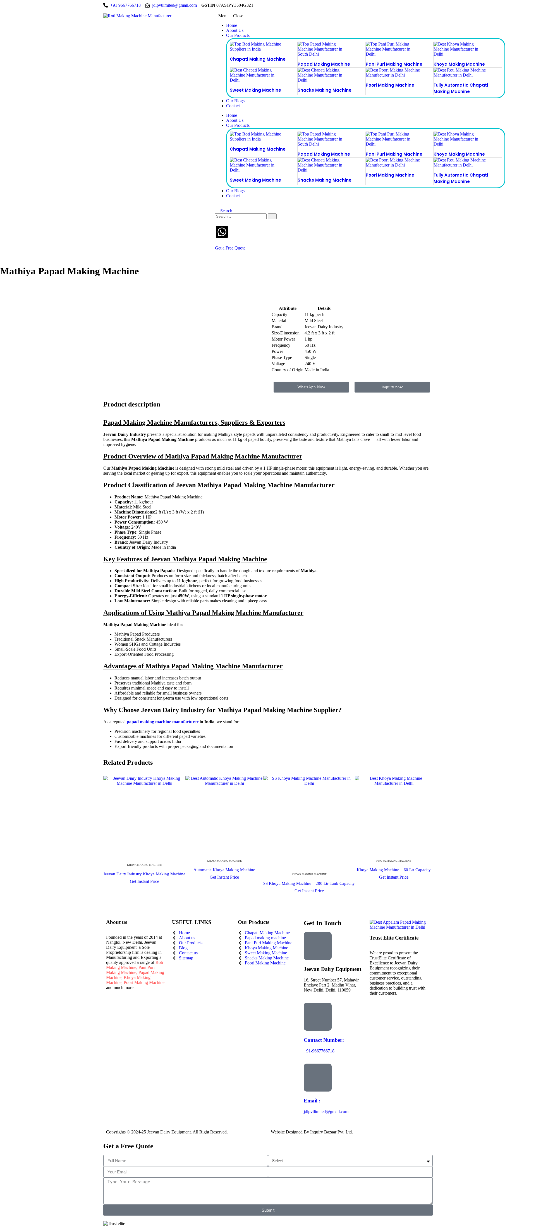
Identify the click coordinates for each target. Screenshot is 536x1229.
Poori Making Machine (390, 85)
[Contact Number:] (318, 1017)
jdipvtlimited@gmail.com (326, 1111)
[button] (324, 15)
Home (231, 25)
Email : (312, 1101)
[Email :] (318, 1078)
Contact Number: (324, 1040)
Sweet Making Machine (255, 90)
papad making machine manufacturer (162, 721)
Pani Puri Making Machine (394, 64)
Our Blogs (235, 100)
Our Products (238, 35)
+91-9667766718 (319, 1051)
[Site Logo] (137, 15)
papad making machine (324, 64)
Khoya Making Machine (459, 64)
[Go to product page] (144, 817)
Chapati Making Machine (258, 59)
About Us (234, 30)
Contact (233, 105)
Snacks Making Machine (324, 90)
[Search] (272, 216)
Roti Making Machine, (134, 965)
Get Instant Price (144, 881)
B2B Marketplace (370, 1132)
